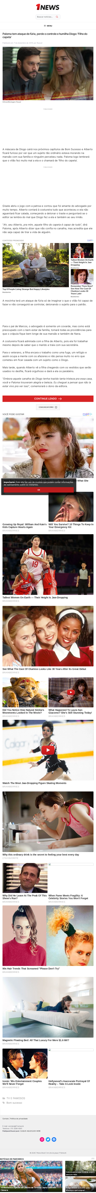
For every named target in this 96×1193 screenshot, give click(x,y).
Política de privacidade (19, 1119)
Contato (5, 1119)
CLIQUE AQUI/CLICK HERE (30, 1131)
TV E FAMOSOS (15, 1098)
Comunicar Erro (46, 407)
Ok (39, 490)
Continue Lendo (45, 398)
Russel (39, 43)
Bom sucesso (14, 1102)
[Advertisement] (48, 127)
